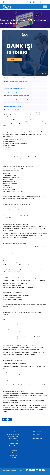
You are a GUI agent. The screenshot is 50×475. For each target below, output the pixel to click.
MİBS (15, 472)
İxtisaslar (36, 436)
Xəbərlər (13, 457)
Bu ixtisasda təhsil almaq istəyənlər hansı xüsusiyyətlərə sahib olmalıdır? (21, 99)
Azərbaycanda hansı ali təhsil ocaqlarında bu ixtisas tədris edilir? (20, 77)
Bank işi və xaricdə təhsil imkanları (13, 109)
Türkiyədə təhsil (13, 443)
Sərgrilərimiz (13, 455)
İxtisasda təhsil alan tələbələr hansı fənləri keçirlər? (16, 81)
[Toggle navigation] (45, 6)
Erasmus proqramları (13, 434)
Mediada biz (13, 453)
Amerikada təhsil (13, 445)
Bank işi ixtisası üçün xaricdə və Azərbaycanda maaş (17, 95)
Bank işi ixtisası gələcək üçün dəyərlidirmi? (15, 88)
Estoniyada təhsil (13, 436)
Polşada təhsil (13, 438)
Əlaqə (13, 460)
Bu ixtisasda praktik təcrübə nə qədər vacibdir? (16, 84)
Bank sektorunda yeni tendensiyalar (13, 106)
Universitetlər (36, 434)
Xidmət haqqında (37, 438)
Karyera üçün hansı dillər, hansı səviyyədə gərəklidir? (17, 102)
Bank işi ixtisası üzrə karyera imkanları (14, 92)
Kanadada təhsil (13, 441)
